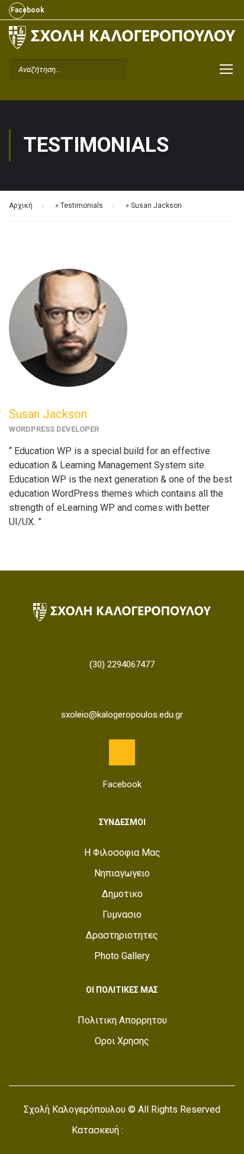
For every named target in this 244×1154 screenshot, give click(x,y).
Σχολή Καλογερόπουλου (75, 1109)
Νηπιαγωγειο (122, 873)
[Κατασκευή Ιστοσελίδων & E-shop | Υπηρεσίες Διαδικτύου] (149, 1131)
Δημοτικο (122, 893)
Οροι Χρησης (122, 1041)
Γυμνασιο (122, 914)
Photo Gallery (122, 955)
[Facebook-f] (122, 752)
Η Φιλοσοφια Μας (122, 852)
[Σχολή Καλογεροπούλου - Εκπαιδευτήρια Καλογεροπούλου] (122, 40)
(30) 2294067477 (122, 664)
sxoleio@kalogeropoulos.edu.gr (122, 714)
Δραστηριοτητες (122, 935)
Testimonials (81, 205)
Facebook (17, 10)
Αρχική (21, 205)
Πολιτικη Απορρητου (122, 1020)
